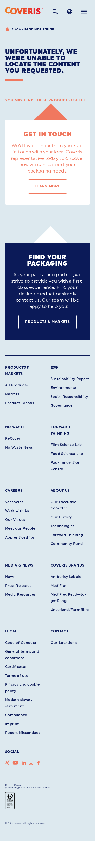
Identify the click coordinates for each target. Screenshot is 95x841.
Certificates (15, 667)
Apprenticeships (19, 537)
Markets (12, 394)
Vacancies (14, 502)
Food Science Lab (67, 454)
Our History (61, 517)
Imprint (12, 724)
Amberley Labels (66, 577)
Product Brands (19, 403)
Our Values (15, 520)
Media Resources (20, 594)
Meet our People (20, 528)
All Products (16, 385)
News (9, 577)
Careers (14, 490)
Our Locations (64, 643)
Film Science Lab (66, 445)
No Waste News (19, 447)
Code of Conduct (20, 643)
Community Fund (67, 544)
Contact (60, 631)
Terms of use (16, 676)
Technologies (62, 526)
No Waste (15, 427)
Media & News (19, 565)
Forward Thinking (67, 535)
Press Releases (18, 585)
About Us (60, 490)
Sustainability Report (70, 379)
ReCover (13, 438)
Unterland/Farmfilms (70, 610)
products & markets (47, 322)
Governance (62, 405)
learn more (48, 186)
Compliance (16, 715)
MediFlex (59, 585)
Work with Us (17, 511)
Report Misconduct (22, 733)
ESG (54, 367)
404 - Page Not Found (34, 29)
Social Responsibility (69, 396)
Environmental (64, 388)
